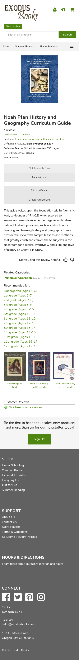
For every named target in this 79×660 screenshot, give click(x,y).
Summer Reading (24, 46)
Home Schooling (49, 46)
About (6, 46)
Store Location (13, 26)
